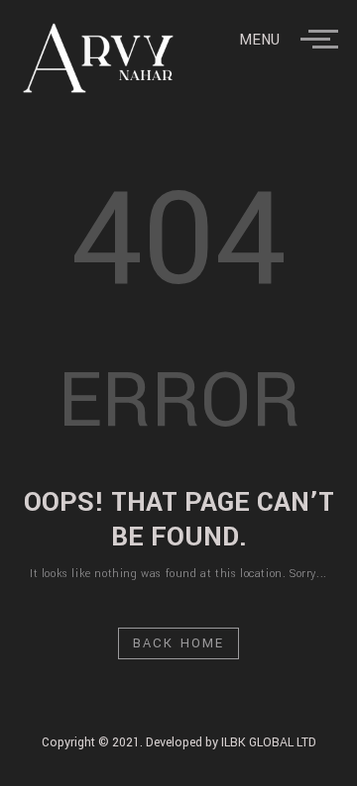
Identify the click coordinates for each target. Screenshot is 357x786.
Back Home (178, 643)
